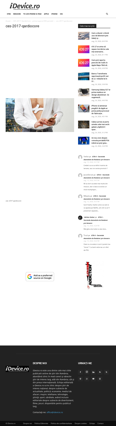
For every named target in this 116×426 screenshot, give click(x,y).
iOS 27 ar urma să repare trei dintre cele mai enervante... (100, 49)
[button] (107, 14)
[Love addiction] (94, 289)
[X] (106, 372)
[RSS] (100, 372)
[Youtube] (93, 379)
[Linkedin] (93, 372)
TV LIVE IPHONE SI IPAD (32, 14)
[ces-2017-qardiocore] (40, 131)
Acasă (8, 21)
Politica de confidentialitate (61, 423)
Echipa (92, 423)
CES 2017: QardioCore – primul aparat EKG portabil (33, 21)
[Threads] (100, 379)
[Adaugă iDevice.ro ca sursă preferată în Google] (40, 280)
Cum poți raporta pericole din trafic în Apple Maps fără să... (100, 62)
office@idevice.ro (55, 412)
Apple (46, 14)
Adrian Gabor (89, 217)
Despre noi (27, 423)
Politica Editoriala (41, 423)
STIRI (9, 14)
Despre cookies (81, 423)
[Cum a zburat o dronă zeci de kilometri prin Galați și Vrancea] (83, 36)
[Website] (80, 379)
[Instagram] (87, 372)
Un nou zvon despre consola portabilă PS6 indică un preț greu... (100, 140)
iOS (61, 14)
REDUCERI (17, 14)
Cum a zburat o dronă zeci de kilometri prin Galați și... (100, 35)
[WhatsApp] (87, 379)
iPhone (54, 14)
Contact (100, 423)
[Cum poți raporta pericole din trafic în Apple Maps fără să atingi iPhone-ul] (83, 63)
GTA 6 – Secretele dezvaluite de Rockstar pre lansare (96, 220)
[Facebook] (80, 372)
